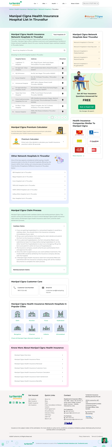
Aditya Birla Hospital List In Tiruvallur (25, 194)
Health (54, 3)
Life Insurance (32, 405)
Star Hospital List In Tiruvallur (22, 198)
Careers (47, 407)
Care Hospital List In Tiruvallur (22, 181)
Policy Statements (84, 436)
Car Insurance (32, 399)
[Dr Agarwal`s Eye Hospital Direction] (63, 69)
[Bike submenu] (46, 3)
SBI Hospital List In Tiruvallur (22, 172)
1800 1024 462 (22, 290)
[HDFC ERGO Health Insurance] (94, 149)
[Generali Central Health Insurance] (79, 149)
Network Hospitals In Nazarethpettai (81, 58)
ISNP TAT (47, 417)
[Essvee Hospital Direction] (63, 112)
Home (11, 9)
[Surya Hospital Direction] (63, 78)
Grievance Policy (49, 413)
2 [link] (55, 117)
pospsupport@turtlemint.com (74, 419)
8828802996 (91, 412)
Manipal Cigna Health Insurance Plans (27, 359)
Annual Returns (49, 411)
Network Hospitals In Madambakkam (81, 52)
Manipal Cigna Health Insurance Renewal (28, 364)
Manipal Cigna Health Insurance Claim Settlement (31, 377)
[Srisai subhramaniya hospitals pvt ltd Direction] (63, 100)
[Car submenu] (37, 3)
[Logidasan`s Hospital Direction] (63, 64)
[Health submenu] (57, 3)
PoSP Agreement (50, 409)
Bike (44, 3)
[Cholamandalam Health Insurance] (94, 141)
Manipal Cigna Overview (23, 355)
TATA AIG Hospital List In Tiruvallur (24, 185)
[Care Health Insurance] (79, 141)
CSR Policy (48, 415)
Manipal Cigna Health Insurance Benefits (28, 381)
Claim (46, 403)
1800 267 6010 (70, 411)
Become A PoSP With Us (90, 3)
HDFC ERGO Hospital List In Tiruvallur (25, 190)
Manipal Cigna (33, 9)
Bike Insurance (32, 401)
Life (63, 3)
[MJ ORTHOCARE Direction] (63, 73)
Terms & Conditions (97, 436)
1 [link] (52, 117)
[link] (49, 117)
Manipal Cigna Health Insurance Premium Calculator (32, 372)
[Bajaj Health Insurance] (94, 132)
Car (35, 3)
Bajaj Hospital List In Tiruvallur (23, 177)
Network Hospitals (45, 9)
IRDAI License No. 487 (92, 400)
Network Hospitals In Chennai (83, 42)
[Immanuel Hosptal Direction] (63, 83)
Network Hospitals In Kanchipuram (85, 47)
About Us (47, 399)
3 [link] (58, 117)
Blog (46, 401)
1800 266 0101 (70, 417)
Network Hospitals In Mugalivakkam (81, 64)
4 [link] (62, 117)
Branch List (48, 418)
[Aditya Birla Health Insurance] (79, 132)
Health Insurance (20, 9)
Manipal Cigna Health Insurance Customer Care (30, 368)
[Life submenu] (65, 3)
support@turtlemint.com (73, 413)
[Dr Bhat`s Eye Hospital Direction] (63, 107)
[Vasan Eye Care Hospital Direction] (63, 94)
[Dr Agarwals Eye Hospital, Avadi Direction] (63, 89)
